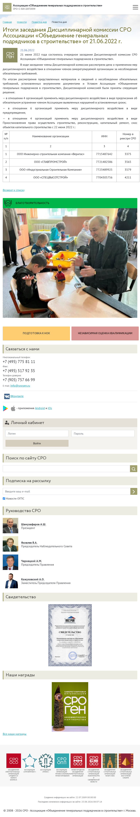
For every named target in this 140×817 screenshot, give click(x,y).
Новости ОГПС (14, 498)
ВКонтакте (17, 396)
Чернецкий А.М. (31, 561)
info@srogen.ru (20, 385)
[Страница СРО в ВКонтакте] (7, 396)
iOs (50, 408)
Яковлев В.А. (29, 542)
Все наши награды (14, 734)
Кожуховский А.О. (32, 579)
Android (40, 408)
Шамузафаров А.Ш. (33, 524)
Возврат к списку (13, 190)
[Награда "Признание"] (70, 706)
